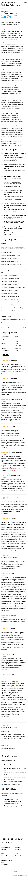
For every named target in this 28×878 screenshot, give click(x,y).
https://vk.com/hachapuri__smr (12, 784)
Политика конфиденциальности (19, 875)
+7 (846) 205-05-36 (9, 13)
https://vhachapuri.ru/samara (15, 781)
